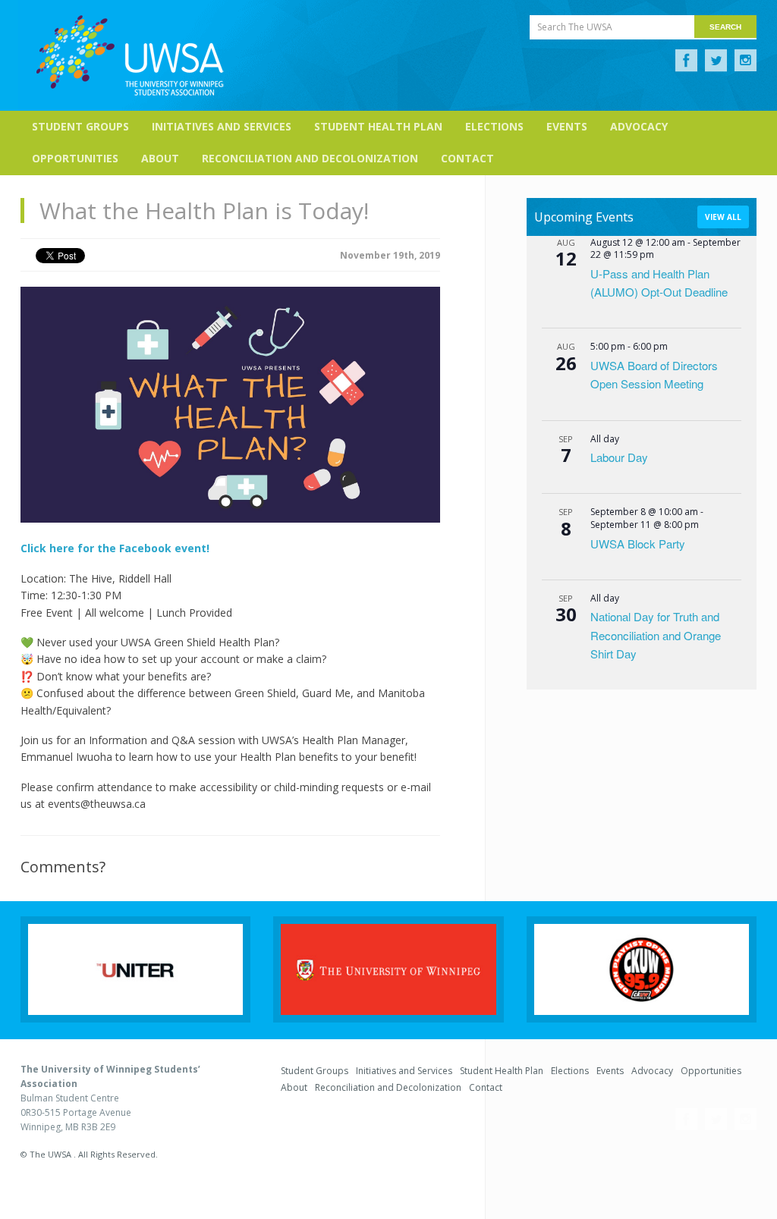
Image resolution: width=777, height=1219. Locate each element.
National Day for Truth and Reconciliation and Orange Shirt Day (655, 634)
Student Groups (80, 126)
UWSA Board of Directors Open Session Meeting (654, 374)
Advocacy (639, 126)
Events (566, 126)
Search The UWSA (574, 26)
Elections (494, 126)
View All (723, 217)
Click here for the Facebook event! (116, 548)
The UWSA (130, 55)
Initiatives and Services (221, 126)
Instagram (746, 60)
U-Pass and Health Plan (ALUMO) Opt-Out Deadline (659, 282)
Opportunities (75, 158)
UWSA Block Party (637, 543)
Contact (467, 158)
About (160, 158)
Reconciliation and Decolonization (310, 158)
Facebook (686, 60)
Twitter (716, 60)
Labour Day (619, 457)
